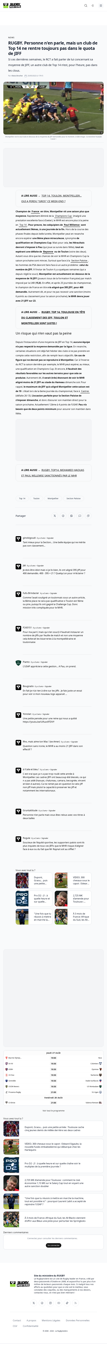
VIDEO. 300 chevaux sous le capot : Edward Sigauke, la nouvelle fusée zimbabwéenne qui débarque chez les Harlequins (81, 880)
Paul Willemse (72, 224)
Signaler (50, 538)
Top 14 (23, 224)
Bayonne (48, 251)
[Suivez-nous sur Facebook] (42, 1303)
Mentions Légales (51, 1320)
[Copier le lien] (88, 515)
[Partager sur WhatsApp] (71, 515)
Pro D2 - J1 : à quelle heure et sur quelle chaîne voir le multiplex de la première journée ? (42, 898)
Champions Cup (63, 215)
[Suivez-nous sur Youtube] (58, 1303)
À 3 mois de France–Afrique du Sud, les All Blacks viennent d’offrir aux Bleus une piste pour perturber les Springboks (81, 916)
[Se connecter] (92, 5)
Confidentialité (30, 1326)
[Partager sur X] (54, 515)
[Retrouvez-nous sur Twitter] (33, 1303)
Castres (85, 391)
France (35, 211)
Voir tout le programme (54, 1110)
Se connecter (54, 1245)
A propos (31, 1320)
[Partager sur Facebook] (63, 515)
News (11, 37)
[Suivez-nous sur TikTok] (67, 1303)
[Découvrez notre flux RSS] (75, 1303)
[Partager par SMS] (79, 515)
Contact (17, 1320)
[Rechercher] (85, 5)
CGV (15, 1326)
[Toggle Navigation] (101, 5)
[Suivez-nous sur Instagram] (50, 1303)
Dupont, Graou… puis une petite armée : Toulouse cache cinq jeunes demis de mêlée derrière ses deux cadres (42, 880)
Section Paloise (79, 260)
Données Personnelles (78, 1320)
